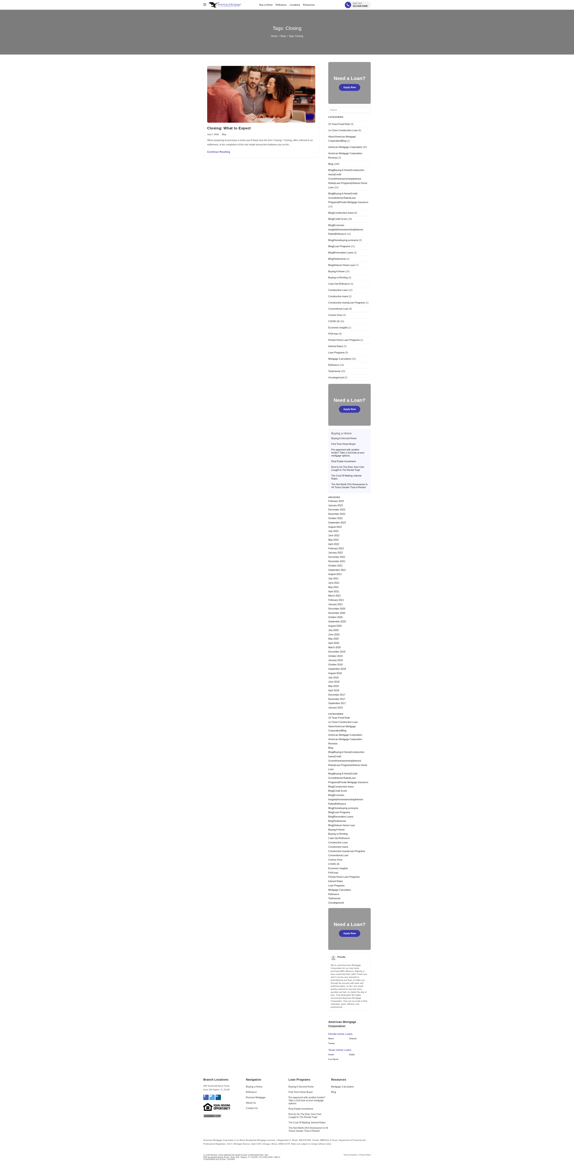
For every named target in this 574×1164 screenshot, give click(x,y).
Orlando (353, 1038)
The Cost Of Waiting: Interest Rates (346, 477)
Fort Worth (333, 1059)
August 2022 (335, 527)
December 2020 (336, 608)
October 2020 (335, 617)
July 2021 (333, 578)
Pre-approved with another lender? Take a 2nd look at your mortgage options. (347, 452)
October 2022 (335, 518)
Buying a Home (254, 1086)
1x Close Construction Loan (343, 130)
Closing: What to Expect (229, 128)
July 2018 (333, 677)
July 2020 (333, 630)
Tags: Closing (296, 36)
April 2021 (333, 591)
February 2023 (336, 501)
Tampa (331, 1043)
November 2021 (336, 561)
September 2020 (337, 621)
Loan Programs (336, 352)
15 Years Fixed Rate (339, 124)
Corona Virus (335, 315)
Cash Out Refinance (339, 284)
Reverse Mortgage (255, 1097)
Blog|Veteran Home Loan (341, 265)
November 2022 (336, 514)
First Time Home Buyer (343, 444)
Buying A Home (336, 271)
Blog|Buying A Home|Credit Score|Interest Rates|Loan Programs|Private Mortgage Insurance (348, 198)
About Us (251, 1103)
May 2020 (333, 638)
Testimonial (334, 371)
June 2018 (333, 681)
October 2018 (335, 664)
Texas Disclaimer (350, 1155)
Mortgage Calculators (339, 359)
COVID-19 (333, 321)
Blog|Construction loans (341, 213)
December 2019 (336, 651)
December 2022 (336, 509)
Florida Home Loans (340, 1034)
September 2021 (337, 570)
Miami (331, 1038)
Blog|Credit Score (337, 219)
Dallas (352, 1054)
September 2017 (337, 703)
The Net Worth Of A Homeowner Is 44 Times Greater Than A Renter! (349, 486)
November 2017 (336, 699)
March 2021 (334, 595)
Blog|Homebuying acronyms (343, 240)
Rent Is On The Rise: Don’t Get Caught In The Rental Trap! (347, 468)
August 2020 (335, 626)
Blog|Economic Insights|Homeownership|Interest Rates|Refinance (345, 229)
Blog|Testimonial (337, 259)
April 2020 (333, 643)
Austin (331, 1054)
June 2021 (333, 583)
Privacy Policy (365, 1155)
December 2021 (336, 557)
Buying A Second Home (344, 438)
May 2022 (333, 540)
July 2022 (333, 531)
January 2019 (335, 660)
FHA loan (333, 333)
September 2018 (337, 669)
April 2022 (333, 544)
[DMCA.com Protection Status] (212, 1116)
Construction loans (338, 296)
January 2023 (335, 505)
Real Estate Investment (343, 461)
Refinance (333, 365)
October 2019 (335, 656)
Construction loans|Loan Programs (346, 302)
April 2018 (333, 690)
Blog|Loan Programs (339, 246)
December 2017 (336, 694)
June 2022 (333, 535)
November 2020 (336, 613)
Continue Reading (218, 152)
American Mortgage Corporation (345, 147)
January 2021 (335, 604)
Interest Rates (335, 346)
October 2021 (335, 565)
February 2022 (336, 548)
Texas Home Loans (339, 1049)
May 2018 (333, 686)
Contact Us (252, 1108)
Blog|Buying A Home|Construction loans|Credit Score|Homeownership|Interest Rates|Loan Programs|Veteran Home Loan (347, 179)
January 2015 (335, 707)
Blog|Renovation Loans (340, 252)
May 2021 (333, 587)
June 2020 (333, 634)
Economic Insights (338, 327)
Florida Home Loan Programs (344, 340)
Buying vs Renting (338, 277)
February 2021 (336, 600)
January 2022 (335, 552)
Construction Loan (338, 290)
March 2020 (334, 647)
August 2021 (335, 574)
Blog (224, 134)
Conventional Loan (338, 309)
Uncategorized (336, 377)
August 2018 (335, 673)
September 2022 (337, 522)
